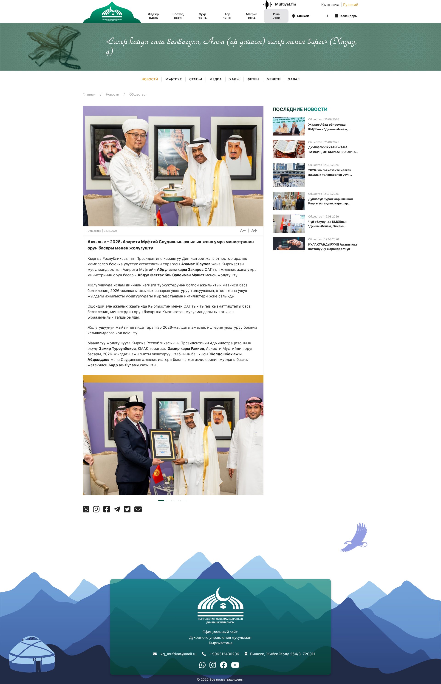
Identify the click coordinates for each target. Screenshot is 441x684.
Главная (89, 94)
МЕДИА (215, 79)
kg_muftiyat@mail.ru (178, 654)
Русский (350, 4)
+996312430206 (224, 654)
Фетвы (253, 79)
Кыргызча (330, 4)
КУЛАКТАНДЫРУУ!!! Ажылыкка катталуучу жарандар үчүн (332, 247)
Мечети (273, 79)
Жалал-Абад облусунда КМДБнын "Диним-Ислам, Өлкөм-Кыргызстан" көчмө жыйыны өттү (329, 127)
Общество (137, 94)
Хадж (234, 79)
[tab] (161, 500)
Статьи (195, 79)
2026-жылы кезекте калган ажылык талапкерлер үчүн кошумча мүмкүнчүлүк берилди (332, 172)
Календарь (348, 16)
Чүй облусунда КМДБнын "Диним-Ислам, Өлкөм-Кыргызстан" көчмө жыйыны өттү (330, 224)
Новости (150, 79)
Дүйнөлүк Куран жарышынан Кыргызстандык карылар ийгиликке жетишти (330, 201)
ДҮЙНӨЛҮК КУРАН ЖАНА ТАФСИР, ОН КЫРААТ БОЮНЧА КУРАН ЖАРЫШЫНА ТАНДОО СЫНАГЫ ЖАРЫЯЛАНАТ (332, 149)
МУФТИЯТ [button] (173, 79)
